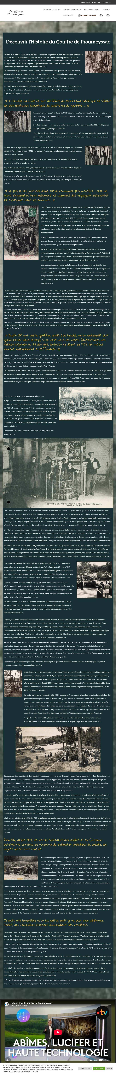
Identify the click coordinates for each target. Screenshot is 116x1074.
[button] (59, 9)
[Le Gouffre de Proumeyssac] (17, 13)
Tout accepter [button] (99, 1068)
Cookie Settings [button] (85, 1068)
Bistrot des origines (91, 9)
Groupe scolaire (96, 2)
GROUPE (105, 9)
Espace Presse (107, 2)
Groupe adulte (85, 2)
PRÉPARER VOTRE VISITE (72, 9)
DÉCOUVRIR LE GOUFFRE (51, 9)
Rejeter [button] (109, 1068)
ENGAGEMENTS (68, 15)
